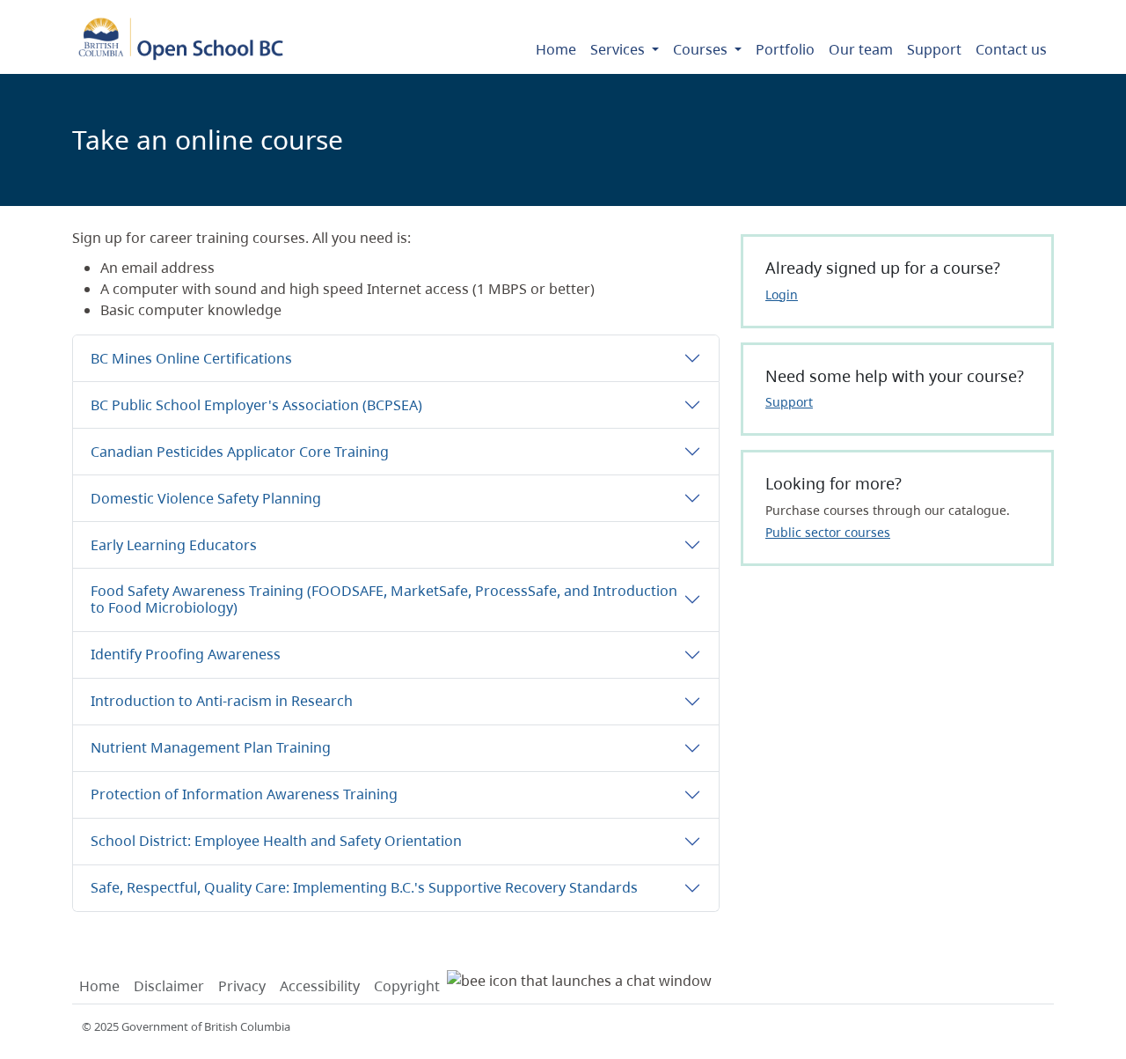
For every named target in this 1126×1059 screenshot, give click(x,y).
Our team (861, 49)
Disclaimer (169, 986)
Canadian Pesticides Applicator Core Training (240, 451)
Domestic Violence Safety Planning (206, 498)
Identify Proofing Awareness (186, 654)
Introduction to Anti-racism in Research (222, 700)
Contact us (1011, 49)
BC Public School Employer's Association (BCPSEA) (256, 405)
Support (934, 49)
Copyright (407, 986)
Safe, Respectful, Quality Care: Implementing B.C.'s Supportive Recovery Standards (364, 887)
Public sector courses (827, 532)
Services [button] (619, 49)
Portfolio (785, 49)
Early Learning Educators (174, 545)
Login (781, 294)
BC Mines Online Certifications (191, 358)
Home (556, 49)
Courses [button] (702, 49)
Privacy (242, 986)
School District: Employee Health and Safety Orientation (276, 840)
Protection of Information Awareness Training (244, 794)
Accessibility (320, 986)
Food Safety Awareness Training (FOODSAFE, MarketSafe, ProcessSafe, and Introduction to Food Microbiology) (384, 599)
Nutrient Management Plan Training (211, 747)
